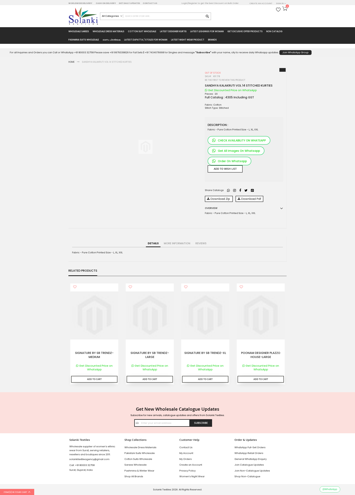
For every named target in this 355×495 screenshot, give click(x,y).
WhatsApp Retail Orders (248, 453)
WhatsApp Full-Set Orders (250, 447)
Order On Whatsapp (232, 161)
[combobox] (155, 16)
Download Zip (220, 199)
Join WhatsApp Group (295, 52)
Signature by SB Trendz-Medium (94, 355)
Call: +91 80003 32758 (82, 465)
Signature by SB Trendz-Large (150, 355)
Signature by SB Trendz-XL (205, 353)
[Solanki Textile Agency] (83, 16)
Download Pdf (250, 199)
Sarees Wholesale (135, 465)
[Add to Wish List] (75, 287)
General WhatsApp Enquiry (250, 459)
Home (71, 61)
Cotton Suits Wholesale (138, 459)
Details (153, 243)
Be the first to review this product (225, 80)
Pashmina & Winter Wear (139, 470)
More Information (177, 243)
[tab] (153, 243)
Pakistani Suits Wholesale (139, 453)
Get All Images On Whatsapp (239, 151)
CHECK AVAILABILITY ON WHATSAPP (242, 140)
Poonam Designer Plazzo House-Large (260, 355)
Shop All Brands (133, 476)
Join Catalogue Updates (249, 465)
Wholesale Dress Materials (140, 447)
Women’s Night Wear (192, 476)
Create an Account (260, 3)
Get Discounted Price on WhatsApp (232, 90)
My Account (186, 453)
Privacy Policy (187, 470)
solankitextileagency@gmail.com (89, 459)
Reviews (200, 243)
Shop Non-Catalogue (247, 476)
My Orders (185, 459)
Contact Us (150, 3)
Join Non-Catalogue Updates (252, 470)
